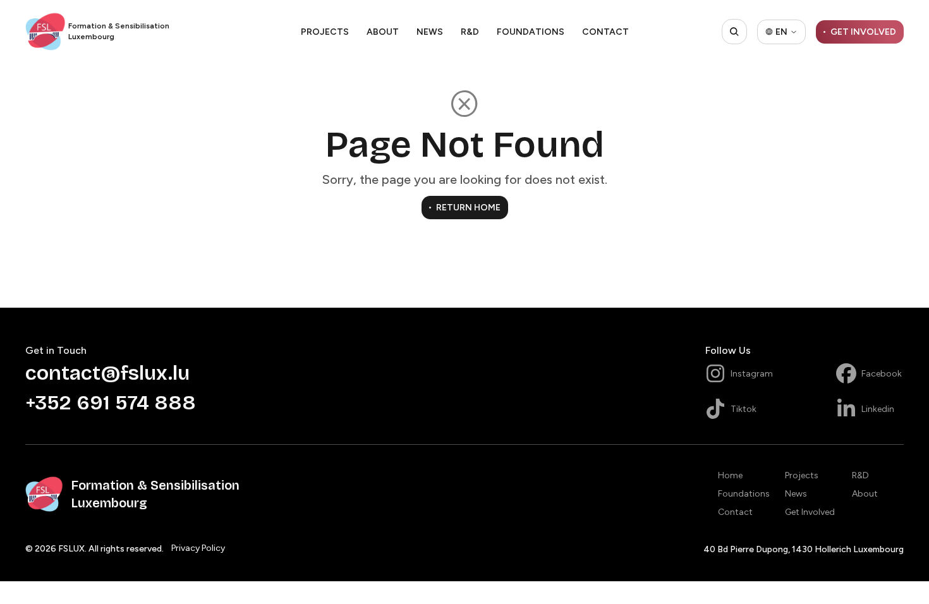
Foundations (530, 32)
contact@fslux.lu (107, 373)
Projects (325, 32)
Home (730, 475)
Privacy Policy (198, 548)
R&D (470, 32)
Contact (605, 32)
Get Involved (810, 512)
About (383, 32)
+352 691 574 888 (110, 402)
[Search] (734, 31)
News (429, 32)
